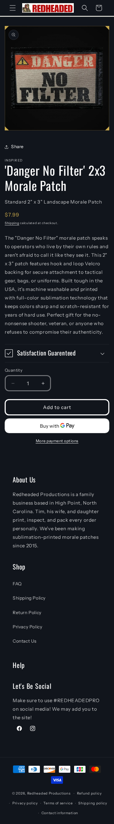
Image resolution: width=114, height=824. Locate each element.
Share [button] (17, 146)
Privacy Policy (27, 627)
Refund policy (89, 793)
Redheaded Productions (49, 793)
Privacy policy (25, 803)
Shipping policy (92, 803)
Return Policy (27, 612)
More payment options (57, 440)
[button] (13, 8)
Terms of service (58, 803)
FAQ (17, 584)
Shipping (12, 223)
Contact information (59, 813)
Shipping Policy (29, 598)
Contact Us (25, 641)
